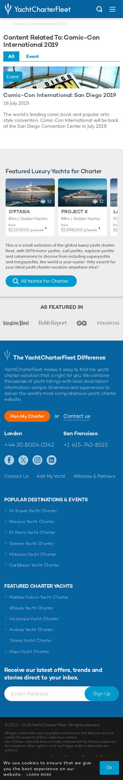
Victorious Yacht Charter (34, 619)
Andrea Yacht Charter (31, 629)
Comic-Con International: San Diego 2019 (59, 95)
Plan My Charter (27, 416)
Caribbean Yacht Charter (34, 565)
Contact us (76, 416)
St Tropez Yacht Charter (33, 510)
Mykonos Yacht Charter (32, 554)
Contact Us (16, 476)
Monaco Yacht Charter (32, 521)
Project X (74, 211)
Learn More (39, 774)
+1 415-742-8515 (85, 444)
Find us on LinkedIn (52, 460)
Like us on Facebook (9, 460)
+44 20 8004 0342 (29, 444)
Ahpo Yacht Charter (29, 651)
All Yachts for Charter (44, 281)
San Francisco (80, 433)
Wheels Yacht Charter (31, 608)
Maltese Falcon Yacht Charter (39, 597)
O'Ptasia (19, 211)
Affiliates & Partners (94, 476)
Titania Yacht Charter (30, 640)
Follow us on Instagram (37, 460)
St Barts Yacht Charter (32, 532)
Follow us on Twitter (23, 460)
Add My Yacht (51, 476)
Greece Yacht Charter (31, 543)
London (13, 433)
